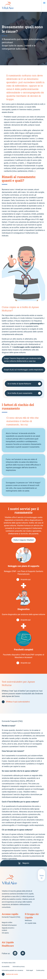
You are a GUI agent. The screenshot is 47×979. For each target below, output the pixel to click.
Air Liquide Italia (30, 923)
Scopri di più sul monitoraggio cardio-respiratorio (23, 370)
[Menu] (44, 3)
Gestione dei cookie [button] (12, 974)
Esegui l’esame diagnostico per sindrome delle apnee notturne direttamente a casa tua (22, 359)
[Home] (8, 6)
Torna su (41, 877)
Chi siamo (5, 933)
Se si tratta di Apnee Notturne (19, 384)
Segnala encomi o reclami (8, 929)
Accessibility (5, 966)
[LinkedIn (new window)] (15, 953)
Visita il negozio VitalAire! (23, 540)
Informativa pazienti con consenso (12, 970)
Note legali (29, 970)
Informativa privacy (19, 966)
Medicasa (28, 920)
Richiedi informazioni (9, 925)
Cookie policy (40, 970)
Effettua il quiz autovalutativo (18, 702)
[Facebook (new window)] (23, 953)
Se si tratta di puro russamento (20, 393)
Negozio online (7, 922)
